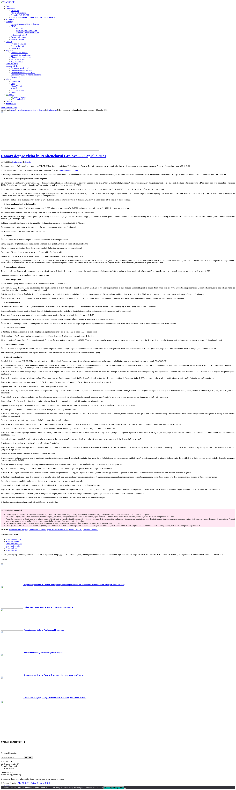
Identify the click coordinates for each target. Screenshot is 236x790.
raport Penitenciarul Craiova (57, 530)
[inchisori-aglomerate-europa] (50, 150)
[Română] (10, 95)
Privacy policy (118, 788)
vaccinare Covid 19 (90, 530)
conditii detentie (15, 530)
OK (105, 788)
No (110, 788)
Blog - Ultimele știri (9, 108)
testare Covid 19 (75, 530)
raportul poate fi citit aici (68, 170)
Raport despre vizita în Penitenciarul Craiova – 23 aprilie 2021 (53, 156)
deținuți (25, 530)
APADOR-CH (23, 783)
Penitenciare (17, 162)
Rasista (28, 162)
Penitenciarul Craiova (37, 530)
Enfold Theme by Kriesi (40, 783)
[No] (125, 788)
